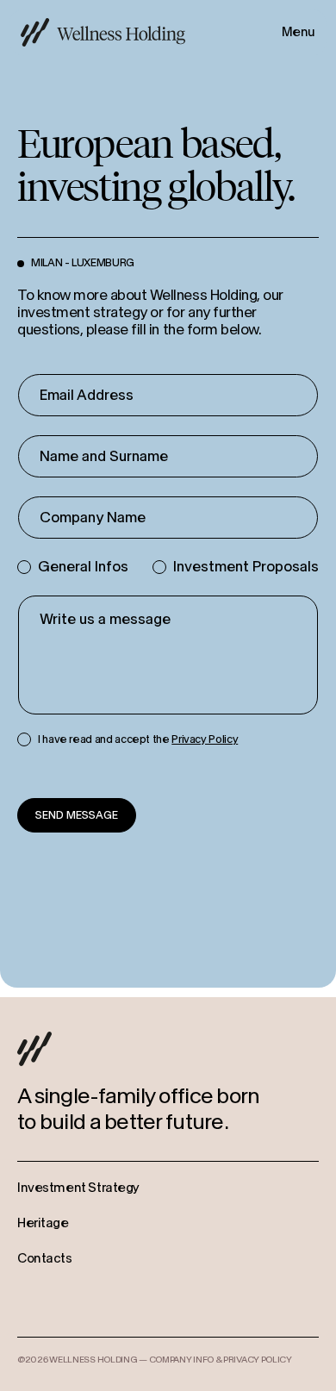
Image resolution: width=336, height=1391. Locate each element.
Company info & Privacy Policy (220, 1360)
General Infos (83, 566)
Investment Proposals (246, 566)
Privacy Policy (204, 739)
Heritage (43, 1223)
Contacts (44, 1258)
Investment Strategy (78, 1188)
